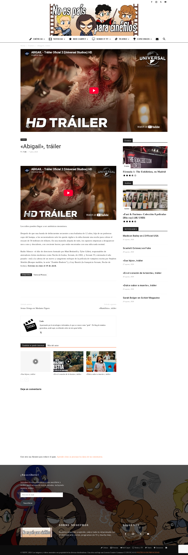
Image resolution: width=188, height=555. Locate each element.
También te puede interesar (33, 345)
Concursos (143, 39)
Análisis (127, 208)
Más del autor (53, 345)
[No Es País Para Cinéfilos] (94, 20)
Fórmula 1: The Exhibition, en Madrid (144, 171)
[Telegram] (65, 291)
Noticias (58, 39)
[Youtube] (165, 2)
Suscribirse (27, 503)
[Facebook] (152, 2)
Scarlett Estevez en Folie (137, 248)
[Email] (59, 291)
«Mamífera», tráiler (107, 308)
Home (23, 46)
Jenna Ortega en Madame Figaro (35, 308)
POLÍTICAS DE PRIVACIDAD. (148, 552)
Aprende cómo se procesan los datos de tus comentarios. (80, 457)
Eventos (126, 166)
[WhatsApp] (52, 291)
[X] (161, 2)
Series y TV (102, 39)
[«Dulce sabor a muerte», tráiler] (101, 361)
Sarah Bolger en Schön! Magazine (141, 297)
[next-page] (26, 379)
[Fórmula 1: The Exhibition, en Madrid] (145, 157)
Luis (25, 152)
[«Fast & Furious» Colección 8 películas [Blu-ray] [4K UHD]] (145, 200)
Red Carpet (79, 39)
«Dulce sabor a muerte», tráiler (98, 374)
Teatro (123, 39)
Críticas (38, 39)
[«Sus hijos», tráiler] (36, 361)
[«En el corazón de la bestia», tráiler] (68, 361)
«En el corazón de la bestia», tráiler (67, 374)
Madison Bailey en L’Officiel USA (140, 235)
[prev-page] (22, 379)
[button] (164, 39)
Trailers (31, 46)
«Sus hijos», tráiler (28, 374)
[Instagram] (156, 2)
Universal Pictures (40, 275)
